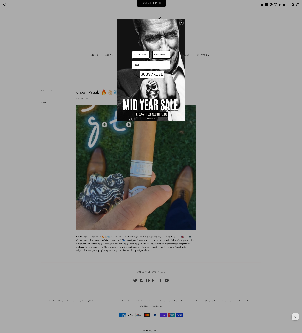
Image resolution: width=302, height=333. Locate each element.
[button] (181, 23)
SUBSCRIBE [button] (152, 74)
